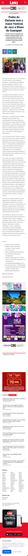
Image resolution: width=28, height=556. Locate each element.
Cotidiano (4, 489)
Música (20, 475)
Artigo (3, 474)
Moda (11, 491)
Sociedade (21, 486)
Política (20, 478)
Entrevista (12, 481)
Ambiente (4, 472)
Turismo (20, 489)
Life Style (12, 487)
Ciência (4, 484)
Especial (12, 483)
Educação (12, 478)
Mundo (20, 474)
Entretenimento (12, 395)
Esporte (12, 484)
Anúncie (4, 499)
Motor (20, 472)
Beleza (3, 475)
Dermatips (12, 475)
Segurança (21, 484)
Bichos (3, 477)
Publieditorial (21, 480)
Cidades (4, 483)
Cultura (12, 472)
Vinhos (20, 491)
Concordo (6, 551)
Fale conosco (5, 497)
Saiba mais (5, 547)
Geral (11, 486)
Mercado (12, 489)
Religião (20, 481)
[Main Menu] (2, 2)
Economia (12, 477)
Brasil (3, 481)
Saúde (20, 483)
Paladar (20, 477)
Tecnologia (21, 487)
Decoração (12, 474)
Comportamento (5, 487)
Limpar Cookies (17, 551)
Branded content (4, 479)
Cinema (4, 486)
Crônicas (4, 491)
